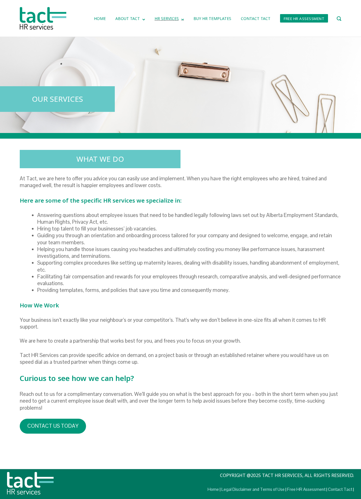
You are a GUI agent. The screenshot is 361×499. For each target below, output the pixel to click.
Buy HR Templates (212, 18)
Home (100, 18)
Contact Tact (255, 18)
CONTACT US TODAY (52, 426)
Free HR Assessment (304, 18)
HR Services (167, 18)
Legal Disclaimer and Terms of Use (253, 489)
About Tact (127, 18)
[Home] (43, 18)
